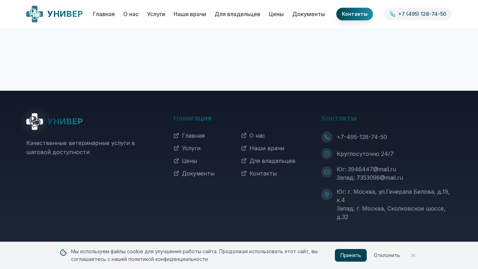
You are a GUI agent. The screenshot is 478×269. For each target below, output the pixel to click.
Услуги (156, 14)
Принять (350, 255)
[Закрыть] (413, 255)
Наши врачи (190, 14)
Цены (276, 14)
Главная (104, 14)
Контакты (263, 173)
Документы (308, 14)
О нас (131, 14)
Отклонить (387, 255)
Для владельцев (237, 14)
